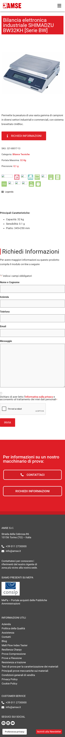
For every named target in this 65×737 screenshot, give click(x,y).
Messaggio (6, 341)
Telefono (5, 312)
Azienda (4, 297)
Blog (4, 641)
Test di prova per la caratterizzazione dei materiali (30, 666)
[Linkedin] (8, 723)
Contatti (6, 636)
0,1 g (16, 166)
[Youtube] (13, 723)
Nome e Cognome (10, 282)
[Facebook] (3, 723)
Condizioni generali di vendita (18, 675)
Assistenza (8, 632)
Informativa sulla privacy (39, 396)
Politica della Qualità (13, 628)
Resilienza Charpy (12, 649)
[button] (59, 5)
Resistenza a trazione (14, 662)
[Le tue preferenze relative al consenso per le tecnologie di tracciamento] (14, 732)
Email (3, 326)
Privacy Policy (10, 679)
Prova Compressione (14, 653)
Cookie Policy (9, 683)
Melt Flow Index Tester (15, 645)
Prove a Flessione (12, 658)
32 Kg (23, 160)
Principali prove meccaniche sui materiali (25, 670)
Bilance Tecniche (21, 154)
